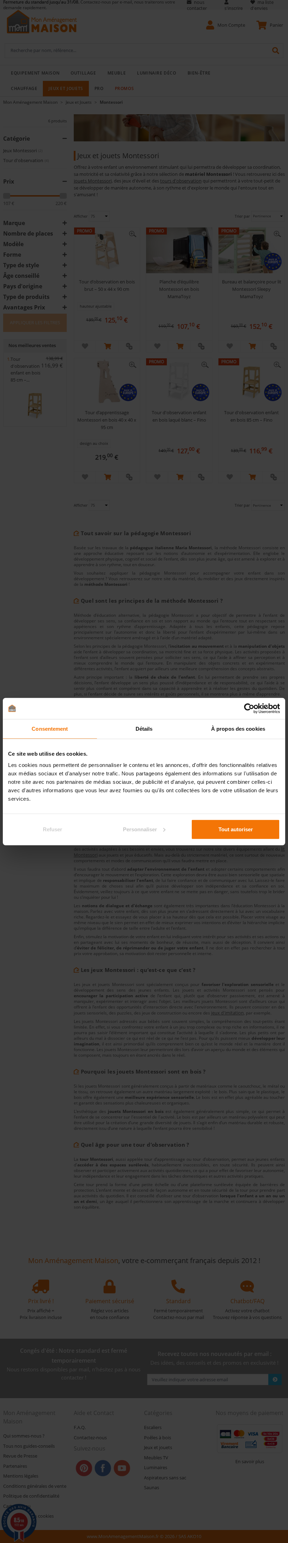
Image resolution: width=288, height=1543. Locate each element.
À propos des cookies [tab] (238, 729)
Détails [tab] (144, 729)
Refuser (52, 829)
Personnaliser (140, 829)
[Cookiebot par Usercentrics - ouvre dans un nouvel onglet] (249, 708)
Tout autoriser (235, 829)
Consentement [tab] (50, 729)
